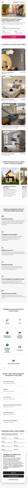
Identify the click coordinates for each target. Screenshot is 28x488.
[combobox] (13, 28)
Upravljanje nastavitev (13, 479)
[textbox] (7, 33)
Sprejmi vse (13, 472)
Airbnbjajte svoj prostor (19, 2)
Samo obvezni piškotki (13, 476)
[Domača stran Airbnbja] (3, 2)
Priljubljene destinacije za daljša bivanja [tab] (10, 433)
